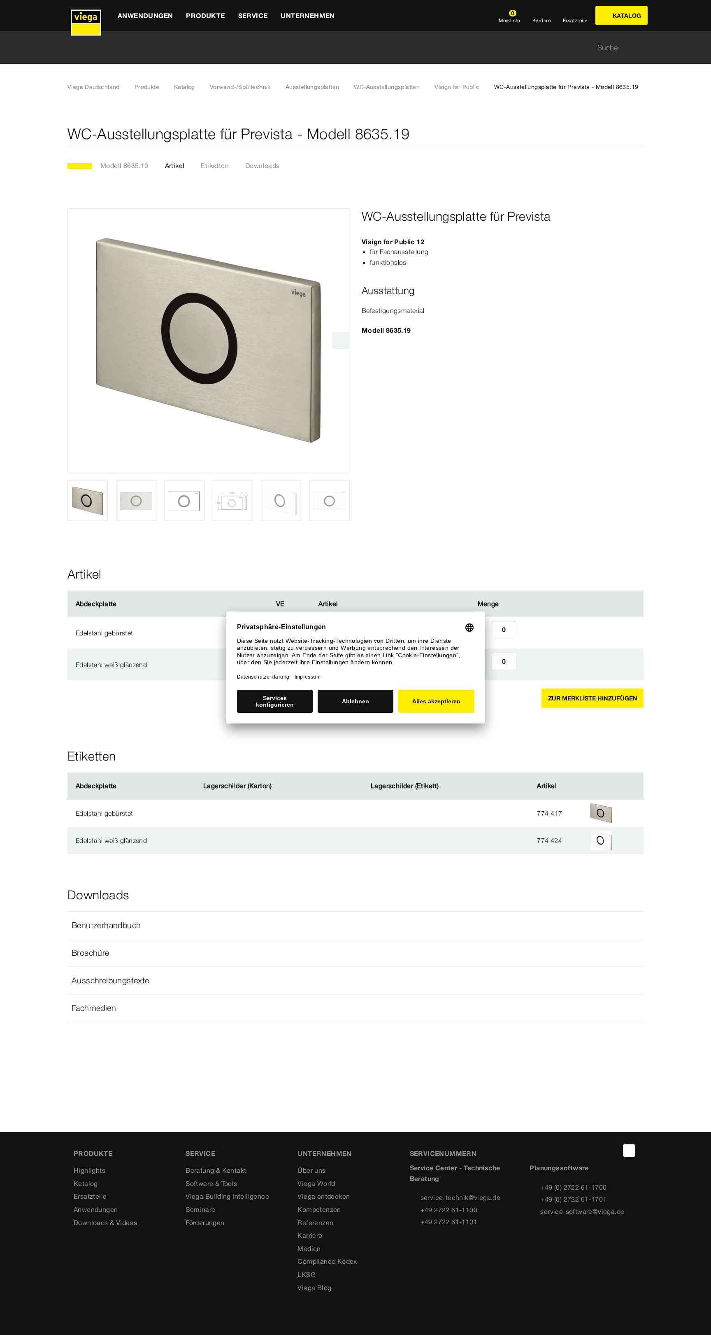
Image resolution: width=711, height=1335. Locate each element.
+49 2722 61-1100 (449, 1210)
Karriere (309, 1235)
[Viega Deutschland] (86, 15)
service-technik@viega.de (461, 1197)
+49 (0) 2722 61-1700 (573, 1187)
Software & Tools (211, 1183)
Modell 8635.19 (124, 165)
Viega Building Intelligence (227, 1196)
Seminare (200, 1209)
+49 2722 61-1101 (449, 1222)
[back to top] (629, 1150)
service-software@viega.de (582, 1211)
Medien (309, 1248)
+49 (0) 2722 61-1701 (573, 1199)
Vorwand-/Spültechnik (240, 87)
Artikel (175, 165)
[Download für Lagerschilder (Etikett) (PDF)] (446, 786)
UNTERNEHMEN (324, 1153)
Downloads (262, 165)
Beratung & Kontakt (216, 1170)
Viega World (316, 1183)
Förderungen (205, 1222)
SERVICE (200, 1153)
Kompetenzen (319, 1209)
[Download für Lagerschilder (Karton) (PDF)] (278, 786)
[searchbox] (348, 47)
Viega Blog (314, 1288)
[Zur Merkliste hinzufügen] (639, 134)
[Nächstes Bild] (340, 340)
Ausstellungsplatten (312, 87)
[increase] (525, 633)
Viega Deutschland (93, 87)
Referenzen (315, 1222)
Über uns (311, 1170)
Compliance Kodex (327, 1261)
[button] (355, 925)
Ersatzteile (90, 1196)
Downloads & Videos (105, 1222)
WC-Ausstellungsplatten (387, 87)
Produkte (147, 87)
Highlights (89, 1170)
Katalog (184, 87)
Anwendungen (96, 1209)
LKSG (306, 1274)
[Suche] (639, 47)
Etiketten (215, 165)
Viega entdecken (323, 1196)
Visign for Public (456, 87)
